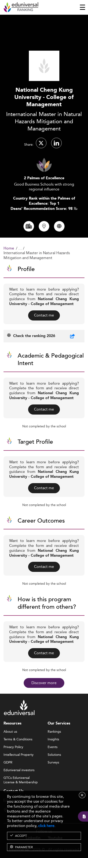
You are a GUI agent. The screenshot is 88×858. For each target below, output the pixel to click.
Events (52, 747)
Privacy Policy (13, 747)
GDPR (8, 762)
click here (46, 826)
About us (10, 731)
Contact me (44, 315)
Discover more (44, 683)
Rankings (54, 731)
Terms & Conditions (18, 739)
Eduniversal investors (19, 770)
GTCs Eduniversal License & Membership (21, 778)
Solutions (54, 755)
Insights (53, 739)
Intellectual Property (19, 755)
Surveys (53, 762)
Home (9, 248)
